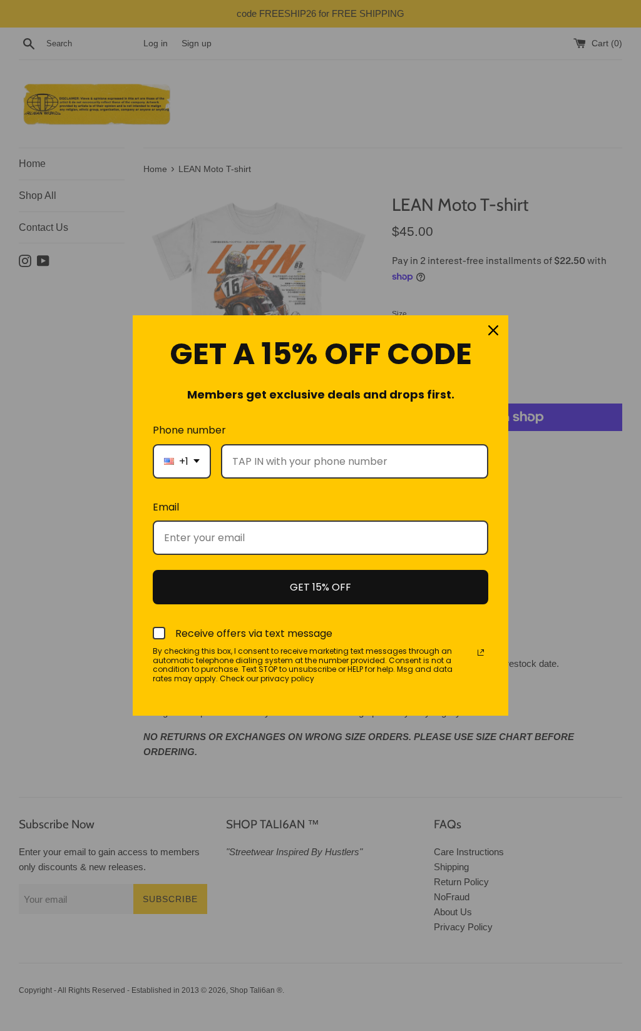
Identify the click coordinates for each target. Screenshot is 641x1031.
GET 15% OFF (320, 587)
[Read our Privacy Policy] (480, 652)
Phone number (189, 430)
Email (166, 507)
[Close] (493, 330)
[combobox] (182, 461)
